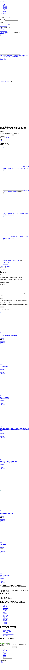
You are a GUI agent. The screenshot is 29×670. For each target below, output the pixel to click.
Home (1, 32)
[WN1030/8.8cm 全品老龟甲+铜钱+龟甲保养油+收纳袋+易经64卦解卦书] (13, 235)
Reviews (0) (5, 264)
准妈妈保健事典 (4, 576)
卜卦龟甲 (5, 609)
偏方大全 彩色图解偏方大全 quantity (10, 133)
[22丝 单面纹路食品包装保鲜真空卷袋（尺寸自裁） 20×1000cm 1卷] (13, 166)
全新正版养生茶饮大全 (6, 513)
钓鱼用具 (5, 623)
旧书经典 (5, 32)
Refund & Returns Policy (8, 634)
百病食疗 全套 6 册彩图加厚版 (8, 462)
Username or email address (6, 17)
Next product (3, 59)
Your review (3, 284)
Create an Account (7, 14)
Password (2, 19)
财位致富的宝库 (4, 398)
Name (1, 295)
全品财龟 (5, 606)
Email (1, 298)
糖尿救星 (5, 620)
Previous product (3, 33)
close (1, 140)
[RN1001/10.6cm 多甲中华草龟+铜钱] (13, 259)
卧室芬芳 (5, 612)
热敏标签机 (5, 618)
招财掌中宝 (5, 615)
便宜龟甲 (5, 605)
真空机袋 (5, 619)
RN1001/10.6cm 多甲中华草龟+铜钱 (11, 260)
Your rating (3, 282)
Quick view (2, 342)
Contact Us (5, 635)
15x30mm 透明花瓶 (4, 81)
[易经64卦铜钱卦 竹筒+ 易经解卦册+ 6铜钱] (13, 190)
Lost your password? (4, 24)
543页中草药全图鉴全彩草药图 (8, 335)
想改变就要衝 (4, 366)
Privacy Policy (6, 632)
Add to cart (3, 136)
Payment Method (6, 630)
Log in (2, 22)
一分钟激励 (3, 544)
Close (1, 332)
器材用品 (5, 613)
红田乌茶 (5, 622)
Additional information (7, 262)
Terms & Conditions (7, 631)
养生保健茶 (5, 608)
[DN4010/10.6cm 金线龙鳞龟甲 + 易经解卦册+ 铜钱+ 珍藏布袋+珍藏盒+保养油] (13, 212)
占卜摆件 (5, 610)
